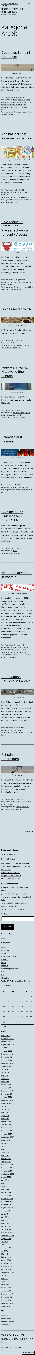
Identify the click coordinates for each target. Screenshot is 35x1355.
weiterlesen (6, 638)
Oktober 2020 (6, 1051)
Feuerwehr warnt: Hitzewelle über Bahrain (14, 371)
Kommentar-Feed (8, 1321)
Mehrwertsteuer (13, 655)
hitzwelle (23, 417)
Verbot (20, 348)
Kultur (20, 104)
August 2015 (6, 1211)
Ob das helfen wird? (16, 309)
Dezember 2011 (7, 1294)
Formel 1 (29, 102)
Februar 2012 (6, 1288)
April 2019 (5, 1079)
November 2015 (7, 1202)
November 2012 (7, 1266)
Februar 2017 (6, 1159)
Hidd (26, 200)
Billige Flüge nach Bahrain (11, 876)
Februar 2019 (6, 1085)
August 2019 (6, 1066)
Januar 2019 (6, 1088)
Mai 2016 (4, 1183)
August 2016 (6, 1177)
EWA (17, 287)
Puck (15, 202)
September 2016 (7, 1174)
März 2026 (5, 1036)
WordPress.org (7, 1324)
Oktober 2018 (6, 1097)
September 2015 (7, 1208)
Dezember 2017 (7, 1128)
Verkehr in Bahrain (16, 906)
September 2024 (7, 1045)
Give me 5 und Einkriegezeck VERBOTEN (12, 516)
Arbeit (27, 100)
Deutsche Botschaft (8, 102)
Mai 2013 (4, 1254)
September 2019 (7, 1063)
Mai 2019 (4, 1075)
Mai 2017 (4, 1149)
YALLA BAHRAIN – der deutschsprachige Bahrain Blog (17, 1339)
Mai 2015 (4, 1220)
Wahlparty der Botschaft (10, 873)
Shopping (4, 107)
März (5, 1027)
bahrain (18, 652)
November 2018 (7, 1094)
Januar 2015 (6, 1229)
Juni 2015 (5, 1217)
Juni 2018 (5, 1109)
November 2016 (7, 1168)
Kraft (11, 202)
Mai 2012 (4, 1278)
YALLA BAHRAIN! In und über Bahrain (14, 650)
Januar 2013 (6, 1260)
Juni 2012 (5, 1275)
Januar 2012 (6, 1291)
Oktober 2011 (6, 1300)
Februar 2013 (6, 1257)
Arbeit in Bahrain (27, 112)
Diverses (18, 102)
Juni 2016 (5, 1180)
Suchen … (5, 914)
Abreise (18, 112)
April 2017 (5, 1152)
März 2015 (5, 1223)
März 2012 (5, 1285)
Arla (17, 197)
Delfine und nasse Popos (18, 903)
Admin (15, 100)
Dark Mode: (27, 1352)
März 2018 (5, 1119)
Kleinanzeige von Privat (9, 104)
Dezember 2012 (7, 1263)
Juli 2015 (4, 1214)
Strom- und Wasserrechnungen (11, 289)
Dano (22, 200)
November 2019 (7, 1057)
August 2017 (6, 1140)
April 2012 (5, 1282)
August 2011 (5, 1306)
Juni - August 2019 (26, 287)
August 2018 (6, 1103)
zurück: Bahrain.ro (8, 854)
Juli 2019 (4, 1069)
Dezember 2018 (7, 1091)
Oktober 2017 (6, 1134)
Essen (24, 102)
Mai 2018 (4, 1112)
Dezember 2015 (7, 1199)
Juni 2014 (5, 1245)
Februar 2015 (6, 1226)
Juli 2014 (4, 1242)
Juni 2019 (5, 1072)
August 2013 (6, 1248)
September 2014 (7, 1235)
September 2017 (7, 1137)
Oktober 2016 (6, 1171)
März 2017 (5, 1155)
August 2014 (6, 1239)
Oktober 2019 (6, 1060)
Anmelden (5, 1315)
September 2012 (7, 1272)
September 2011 (7, 1303)
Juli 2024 (4, 1048)
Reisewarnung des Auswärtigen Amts (15, 863)
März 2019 (5, 1082)
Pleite (12, 809)
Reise (24, 104)
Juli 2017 (4, 1143)
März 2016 (5, 1189)
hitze (17, 417)
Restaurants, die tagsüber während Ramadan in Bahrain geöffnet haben (16, 897)
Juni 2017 (5, 1146)
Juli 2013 (4, 1251)
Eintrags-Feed (6, 1318)
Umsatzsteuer (13, 657)
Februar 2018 (6, 1122)
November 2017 (7, 1131)
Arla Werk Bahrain (13, 200)
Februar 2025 (6, 1042)
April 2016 (5, 1186)
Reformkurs (18, 809)
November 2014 (7, 1232)
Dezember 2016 (7, 1165)
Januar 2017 (6, 1162)
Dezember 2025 (7, 1039)
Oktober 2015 (6, 1205)
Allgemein (21, 100)
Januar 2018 (6, 1125)
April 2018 (5, 1116)
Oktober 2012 (6, 1269)
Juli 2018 (4, 1106)
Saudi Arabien (12, 348)
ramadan (19, 490)
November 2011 (7, 1297)
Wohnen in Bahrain (7, 114)
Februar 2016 (6, 1192)
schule (18, 553)
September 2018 (7, 1100)
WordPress (22, 1347)
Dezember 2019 (7, 1054)
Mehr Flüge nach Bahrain (10, 879)
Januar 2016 (6, 1195)
